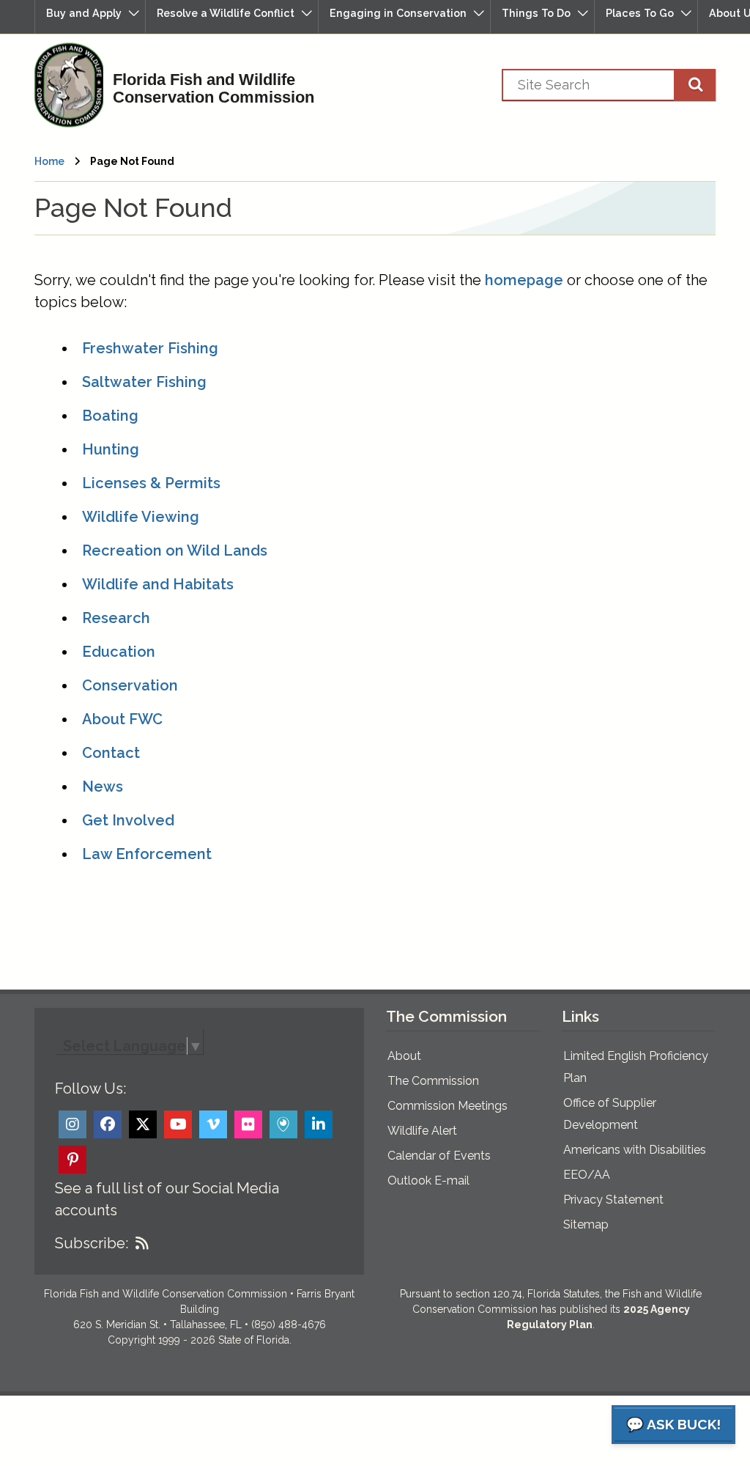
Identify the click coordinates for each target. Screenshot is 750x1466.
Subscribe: (91, 1243)
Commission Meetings (447, 1106)
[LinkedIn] (319, 1124)
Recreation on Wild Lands (174, 550)
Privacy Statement (613, 1200)
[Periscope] (283, 1124)
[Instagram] (72, 1124)
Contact (111, 753)
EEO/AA (586, 1175)
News (102, 786)
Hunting (110, 449)
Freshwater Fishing (150, 348)
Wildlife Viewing (140, 517)
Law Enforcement (147, 854)
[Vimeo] (213, 1124)
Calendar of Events (439, 1156)
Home (49, 161)
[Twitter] (143, 1124)
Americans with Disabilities (634, 1150)
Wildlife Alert (422, 1131)
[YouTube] (178, 1124)
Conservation (130, 685)
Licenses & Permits (151, 483)
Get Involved (128, 820)
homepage (524, 280)
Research (116, 618)
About (404, 1056)
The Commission (433, 1081)
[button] (90, 16)
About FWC (122, 719)
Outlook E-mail (428, 1180)
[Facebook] (108, 1124)
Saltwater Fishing (144, 382)
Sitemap (586, 1224)
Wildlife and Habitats (158, 584)
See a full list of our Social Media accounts (167, 1199)
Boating (110, 415)
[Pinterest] (72, 1160)
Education (118, 651)
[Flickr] (248, 1124)
